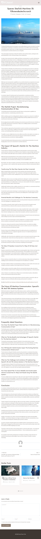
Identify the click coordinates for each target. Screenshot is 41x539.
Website (30, 519)
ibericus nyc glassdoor (28, 478)
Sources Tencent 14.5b (35, 453)
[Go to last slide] (3, 478)
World (20, 6)
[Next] (38, 478)
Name (3, 519)
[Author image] (11, 14)
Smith (14, 14)
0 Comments (28, 14)
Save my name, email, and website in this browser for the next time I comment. (16, 522)
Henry (7, 482)
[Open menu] (39, 3)
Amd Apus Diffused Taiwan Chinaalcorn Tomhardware (9, 478)
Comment (4, 504)
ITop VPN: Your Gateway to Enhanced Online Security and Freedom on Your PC (21, 282)
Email (16, 519)
